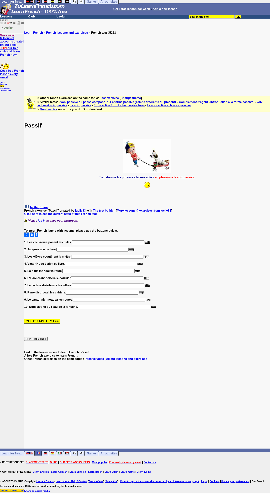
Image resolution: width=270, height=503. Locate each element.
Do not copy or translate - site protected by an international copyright (159, 481)
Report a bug (5, 90)
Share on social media (37, 491)
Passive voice (109, 98)
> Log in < (7, 27)
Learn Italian (95, 471)
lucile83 (80, 210)
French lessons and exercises (67, 32)
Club (31, 16)
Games (92, 453)
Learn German (59, 471)
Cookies (214, 481)
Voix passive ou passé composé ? (84, 102)
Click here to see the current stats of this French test (60, 213)
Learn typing (144, 471)
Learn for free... (11, 453)
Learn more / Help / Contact (71, 481)
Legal (204, 481)
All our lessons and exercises (126, 358)
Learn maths (127, 471)
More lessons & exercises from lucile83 (144, 210)
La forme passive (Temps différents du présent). (143, 102)
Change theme (130, 98)
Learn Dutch (111, 471)
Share (43, 207)
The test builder (103, 210)
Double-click (48, 109)
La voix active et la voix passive (169, 105)
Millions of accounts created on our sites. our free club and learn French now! (12, 46)
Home (2, 82)
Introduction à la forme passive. (232, 102)
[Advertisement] (147, 60)
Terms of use (96, 481)
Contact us (150, 462)
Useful (60, 16)
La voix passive (80, 105)
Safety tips (111, 481)
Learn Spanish (77, 471)
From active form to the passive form (119, 105)
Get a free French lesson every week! (12, 74)
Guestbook (5, 88)
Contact (3, 84)
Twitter (34, 207)
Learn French (33, 32)
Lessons (6, 16)
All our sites (108, 453)
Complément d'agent (193, 102)
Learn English (41, 471)
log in (42, 220)
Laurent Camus (45, 481)
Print (2, 86)
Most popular (99, 462)
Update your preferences (235, 481)
